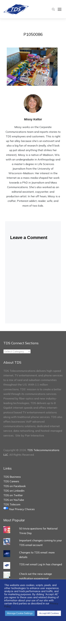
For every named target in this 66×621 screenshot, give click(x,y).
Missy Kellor (33, 119)
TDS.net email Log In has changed (40, 564)
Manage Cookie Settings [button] (20, 613)
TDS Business (12, 476)
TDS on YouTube (13, 499)
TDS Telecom (11, 504)
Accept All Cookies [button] (49, 613)
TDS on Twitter (13, 495)
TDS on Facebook (14, 486)
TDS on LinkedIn (13, 490)
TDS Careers (11, 481)
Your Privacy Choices (21, 509)
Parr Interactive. (35, 435)
